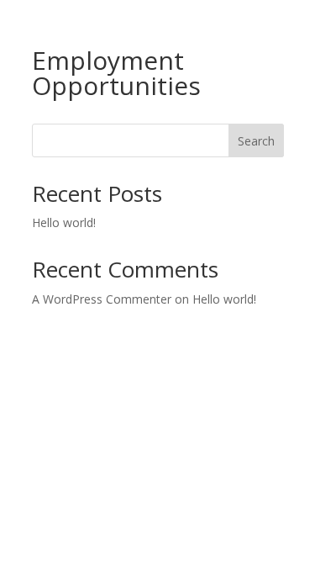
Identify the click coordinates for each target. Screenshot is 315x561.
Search (256, 141)
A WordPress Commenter (101, 299)
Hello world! (64, 222)
